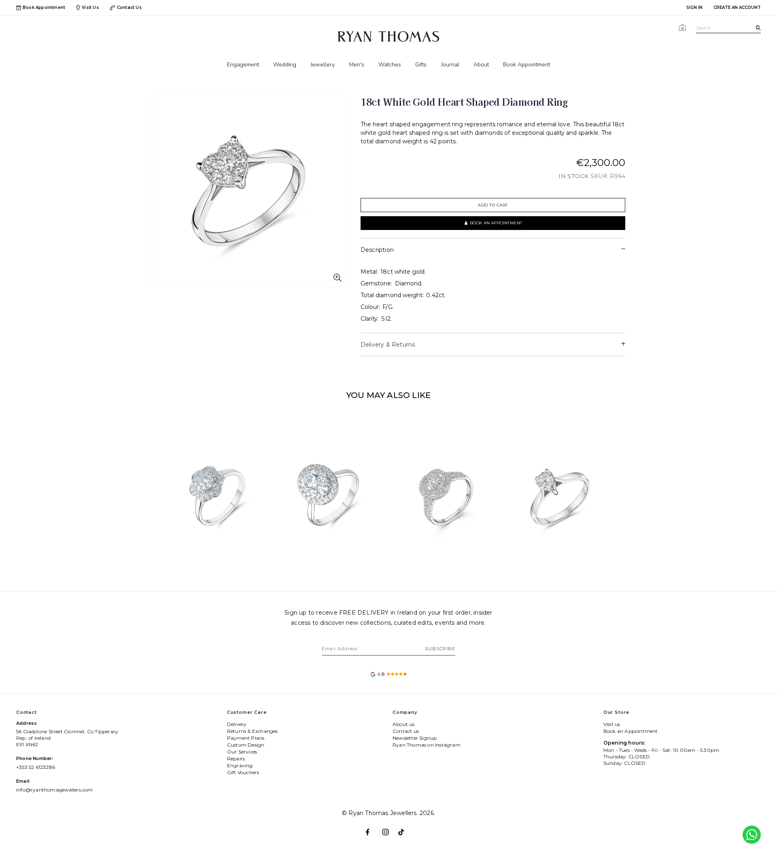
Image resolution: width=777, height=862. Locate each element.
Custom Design (246, 745)
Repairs (236, 759)
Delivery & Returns (388, 344)
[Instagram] (388, 828)
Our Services (242, 752)
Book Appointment (44, 7)
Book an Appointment (630, 731)
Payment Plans (246, 738)
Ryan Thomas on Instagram (427, 745)
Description (377, 249)
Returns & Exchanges (252, 731)
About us (404, 724)
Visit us (611, 724)
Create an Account (737, 7)
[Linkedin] (405, 828)
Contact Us (129, 7)
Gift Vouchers (243, 772)
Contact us (406, 731)
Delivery (237, 724)
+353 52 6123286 (35, 767)
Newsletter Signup (415, 738)
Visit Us (90, 7)
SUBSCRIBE (440, 648)
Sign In (694, 7)
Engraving (240, 765)
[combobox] (728, 28)
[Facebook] (372, 828)
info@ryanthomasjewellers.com (54, 790)
